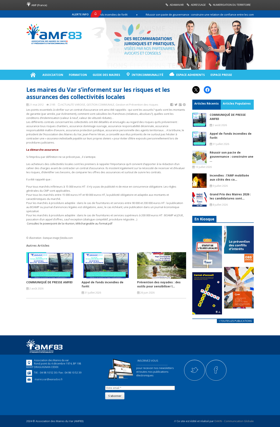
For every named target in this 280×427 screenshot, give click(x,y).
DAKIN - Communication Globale (234, 421)
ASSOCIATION (52, 75)
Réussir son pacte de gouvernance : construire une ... (231, 156)
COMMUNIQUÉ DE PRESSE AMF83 (49, 282)
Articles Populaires (237, 103)
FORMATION (78, 75)
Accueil (33, 75)
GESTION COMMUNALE (100, 104)
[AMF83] (54, 44)
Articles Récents (206, 103)
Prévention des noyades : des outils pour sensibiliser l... (159, 284)
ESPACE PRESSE (221, 75)
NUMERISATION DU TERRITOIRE (232, 5)
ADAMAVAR (177, 5)
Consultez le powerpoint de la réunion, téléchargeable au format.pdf (69, 223)
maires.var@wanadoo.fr (49, 379)
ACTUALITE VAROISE (73, 104)
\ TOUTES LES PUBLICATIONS (235, 321)
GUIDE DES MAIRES (106, 75)
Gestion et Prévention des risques (137, 104)
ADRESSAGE (198, 5)
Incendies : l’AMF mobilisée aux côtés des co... (229, 177)
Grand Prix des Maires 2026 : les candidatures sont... (230, 196)
